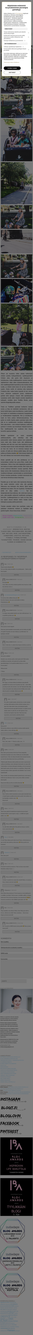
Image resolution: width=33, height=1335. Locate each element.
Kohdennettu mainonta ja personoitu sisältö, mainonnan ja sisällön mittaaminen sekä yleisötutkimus (14, 37)
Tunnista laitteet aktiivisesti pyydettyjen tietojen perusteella (15, 49)
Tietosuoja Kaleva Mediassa (11, 62)
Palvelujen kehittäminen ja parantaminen (13, 40)
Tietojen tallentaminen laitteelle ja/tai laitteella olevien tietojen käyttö (15, 32)
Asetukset (12, 72)
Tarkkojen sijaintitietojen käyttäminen (12, 46)
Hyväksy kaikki (12, 68)
